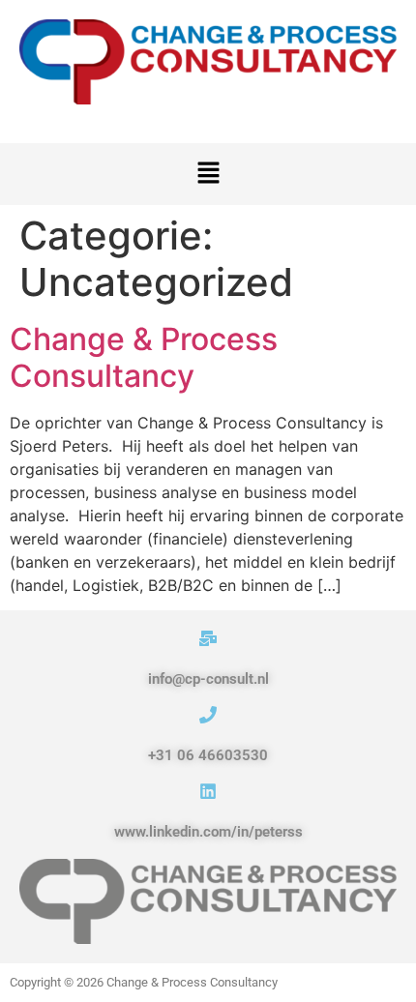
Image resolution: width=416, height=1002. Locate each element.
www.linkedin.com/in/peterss (208, 831)
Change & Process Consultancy (144, 357)
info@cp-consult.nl (208, 679)
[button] (208, 173)
